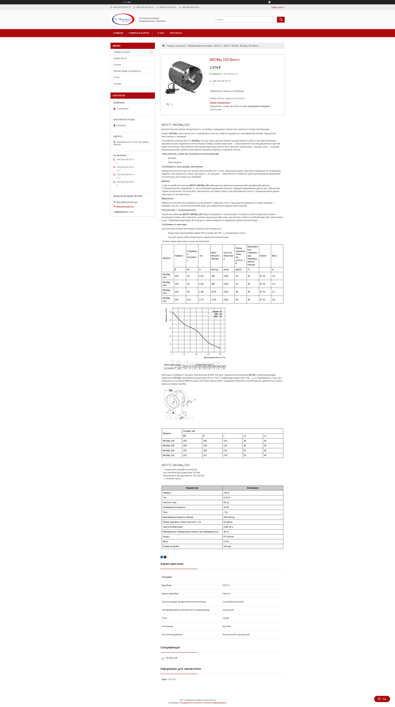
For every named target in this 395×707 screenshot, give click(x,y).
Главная (118, 33)
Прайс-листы (120, 58)
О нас (161, 33)
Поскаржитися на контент (191, 703)
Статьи (117, 64)
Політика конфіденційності (215, 703)
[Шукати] (281, 20)
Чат (384, 699)
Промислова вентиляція (200, 46)
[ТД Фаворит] (122, 25)
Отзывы (118, 83)
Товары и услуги (139, 33)
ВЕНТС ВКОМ (231, 46)
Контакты (176, 33)
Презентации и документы (127, 71)
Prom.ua (212, 700)
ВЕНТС (218, 46)
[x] (165, 557)
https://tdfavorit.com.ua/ (126, 202)
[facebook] (161, 557)
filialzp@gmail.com (125, 206)
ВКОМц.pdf (171, 658)
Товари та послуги (176, 46)
